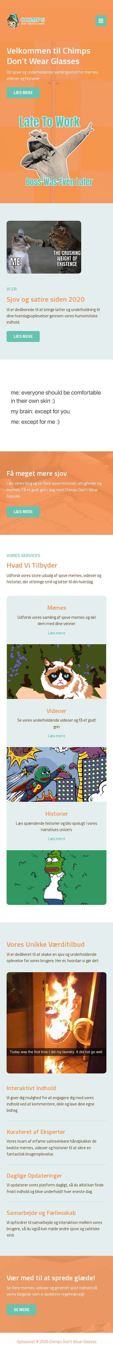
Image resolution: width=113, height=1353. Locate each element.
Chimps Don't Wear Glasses (60, 21)
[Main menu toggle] (100, 20)
